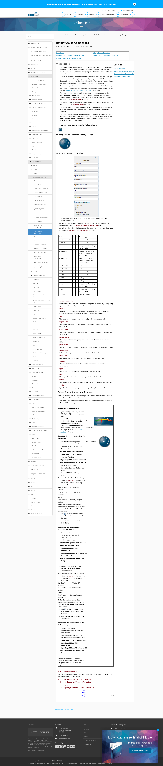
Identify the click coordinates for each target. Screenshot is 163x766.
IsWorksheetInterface (38, 450)
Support (63, 35)
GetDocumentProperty (39, 318)
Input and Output (37, 99)
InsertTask (36, 329)
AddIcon (35, 283)
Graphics (33, 461)
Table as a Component (40, 248)
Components (36, 173)
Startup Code (35, 453)
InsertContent (37, 326)
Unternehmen (87, 744)
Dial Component (38, 196)
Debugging (35, 391)
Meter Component (39, 214)
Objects (34, 126)
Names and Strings (37, 134)
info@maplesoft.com (64, 738)
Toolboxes (33, 506)
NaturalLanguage (36, 380)
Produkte (86, 729)
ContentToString (37, 306)
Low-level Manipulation (38, 407)
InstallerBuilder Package (38, 103)
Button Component (39, 181)
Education (33, 482)
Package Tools (36, 95)
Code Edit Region (36, 442)
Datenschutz (82, 763)
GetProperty (36, 322)
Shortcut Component (40, 237)
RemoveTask (36, 341)
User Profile (35, 438)
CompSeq (34, 446)
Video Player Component (41, 262)
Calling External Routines (39, 107)
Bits (33, 146)
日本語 (53, 761)
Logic (33, 422)
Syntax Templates (37, 457)
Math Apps (34, 479)
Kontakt (58, 725)
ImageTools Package (37, 372)
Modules (34, 123)
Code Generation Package (39, 84)
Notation (34, 376)
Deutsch (47, 761)
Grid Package (35, 368)
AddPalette (36, 287)
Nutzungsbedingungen (72, 763)
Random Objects (36, 419)
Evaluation (35, 119)
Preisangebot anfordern (128, 10)
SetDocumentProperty (39, 353)
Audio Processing (37, 142)
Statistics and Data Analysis (38, 72)
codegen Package (36, 154)
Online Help (70, 35)
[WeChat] (73, 746)
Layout (35, 271)
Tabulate (35, 360)
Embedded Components (39, 177)
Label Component (39, 200)
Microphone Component (41, 217)
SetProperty (36, 357)
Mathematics (34, 64)
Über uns (31, 725)
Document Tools (36, 161)
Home (57, 35)
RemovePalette (37, 333)
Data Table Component (40, 192)
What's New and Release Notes (39, 47)
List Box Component (40, 204)
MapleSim (33, 510)
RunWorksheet (37, 349)
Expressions (35, 399)
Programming (34, 76)
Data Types (35, 111)
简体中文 (59, 761)
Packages (34, 92)
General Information (38, 80)
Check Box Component (40, 185)
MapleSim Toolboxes (36, 513)
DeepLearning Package (38, 395)
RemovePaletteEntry (39, 337)
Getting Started (35, 43)
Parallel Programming (38, 426)
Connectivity (34, 469)
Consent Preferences (91, 763)
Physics (33, 68)
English (36, 761)
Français (41, 761)
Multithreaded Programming (40, 130)
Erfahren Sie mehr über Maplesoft (36, 750)
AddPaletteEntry (37, 291)
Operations (35, 138)
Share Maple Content (37, 61)
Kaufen (86, 736)
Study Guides (34, 486)
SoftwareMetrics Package (39, 415)
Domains (34, 115)
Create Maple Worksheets (38, 51)
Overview (35, 279)
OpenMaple (35, 384)
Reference (33, 490)
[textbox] (83, 690)
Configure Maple (35, 502)
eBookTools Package (37, 364)
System (33, 494)
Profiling (34, 388)
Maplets (34, 434)
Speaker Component (40, 244)
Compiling (34, 150)
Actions (35, 165)
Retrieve (35, 345)
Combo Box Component (41, 188)
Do (34, 314)
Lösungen (86, 733)
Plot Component (38, 221)
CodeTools (35, 157)
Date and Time (36, 88)
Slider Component (39, 241)
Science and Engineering (37, 465)
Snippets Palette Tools (39, 275)
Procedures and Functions (39, 430)
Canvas (35, 169)
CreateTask (36, 310)
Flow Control (35, 403)
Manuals (33, 498)
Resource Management (38, 411)
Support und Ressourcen (90, 740)
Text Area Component (40, 252)
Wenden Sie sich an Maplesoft (111, 10)
